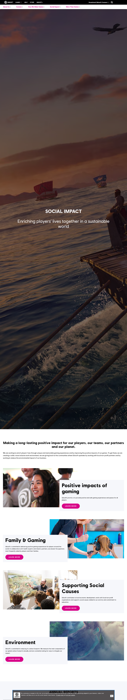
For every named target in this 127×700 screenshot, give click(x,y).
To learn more (60, 695)
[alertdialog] (63, 695)
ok (111, 695)
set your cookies (70, 695)
